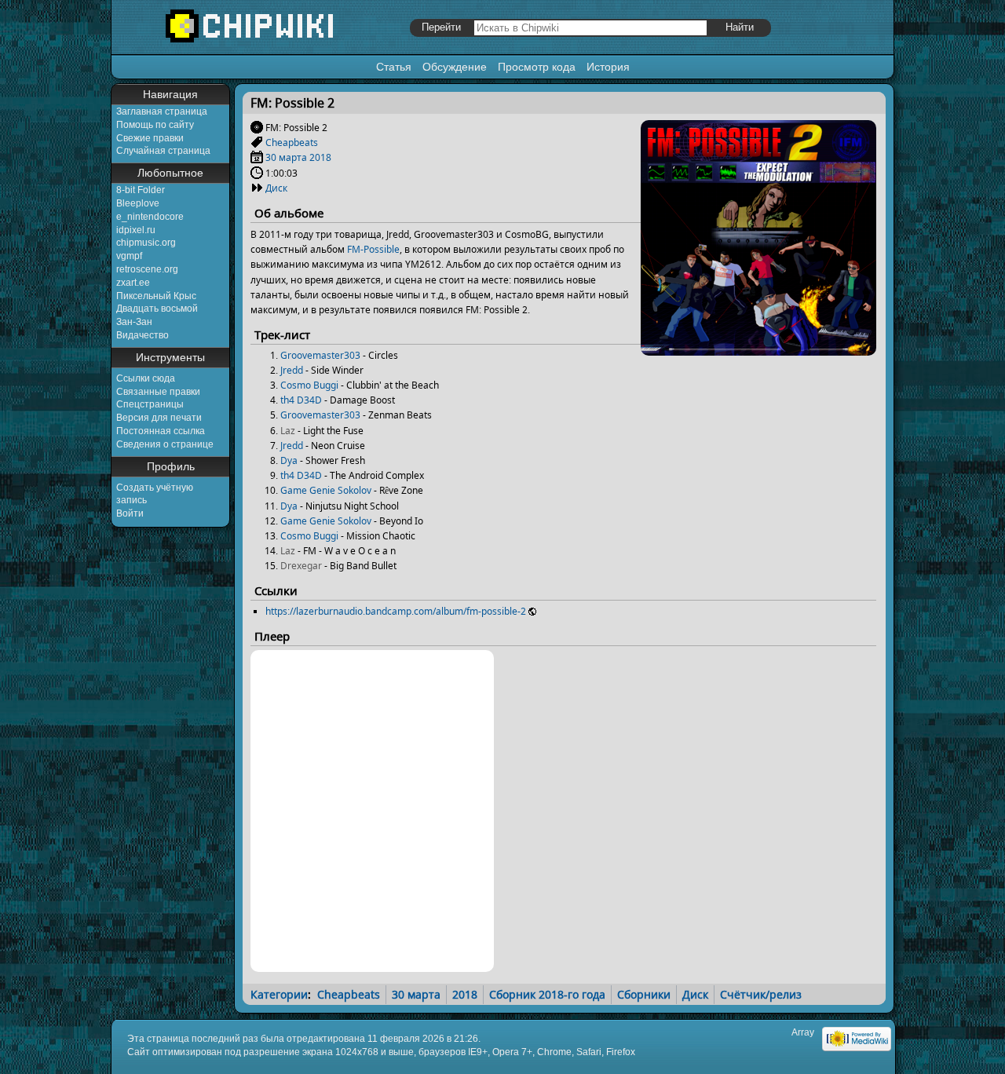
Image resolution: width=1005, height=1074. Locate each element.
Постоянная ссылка (160, 431)
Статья (393, 66)
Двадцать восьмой (157, 308)
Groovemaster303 (320, 355)
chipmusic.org (146, 242)
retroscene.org (147, 269)
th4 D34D (301, 400)
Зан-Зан (134, 321)
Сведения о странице (165, 444)
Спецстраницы (150, 404)
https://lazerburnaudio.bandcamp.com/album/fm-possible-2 (395, 611)
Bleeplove (137, 203)
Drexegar (301, 565)
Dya (289, 460)
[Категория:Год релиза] (256, 157)
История (608, 66)
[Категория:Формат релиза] (256, 188)
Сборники (644, 994)
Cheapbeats (291, 142)
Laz (287, 430)
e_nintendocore (150, 216)
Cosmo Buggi (309, 385)
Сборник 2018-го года (547, 994)
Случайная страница (163, 150)
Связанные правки (158, 391)
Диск (276, 188)
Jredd (291, 370)
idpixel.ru (135, 230)
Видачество (142, 335)
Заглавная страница (161, 111)
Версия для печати (159, 417)
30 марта (286, 157)
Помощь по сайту (155, 124)
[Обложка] (758, 349)
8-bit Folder (140, 189)
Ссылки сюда (145, 378)
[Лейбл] (256, 142)
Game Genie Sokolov (325, 490)
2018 (320, 157)
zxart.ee (133, 282)
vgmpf (129, 255)
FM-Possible (373, 249)
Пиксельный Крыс (156, 295)
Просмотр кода (537, 66)
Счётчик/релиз (761, 994)
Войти (130, 513)
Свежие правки (150, 138)
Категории (279, 994)
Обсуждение (454, 66)
